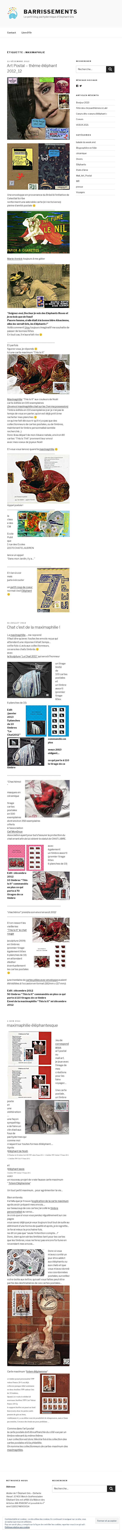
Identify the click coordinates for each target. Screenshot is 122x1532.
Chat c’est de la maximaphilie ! (33, 627)
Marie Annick (14, 258)
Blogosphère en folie (86, 148)
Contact (11, 32)
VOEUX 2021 (82, 125)
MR (77, 181)
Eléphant (26, 590)
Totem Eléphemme (19, 1183)
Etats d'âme (82, 170)
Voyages (80, 192)
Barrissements (50, 11)
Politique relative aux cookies (17, 1527)
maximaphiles (15, 1450)
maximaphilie (46, 449)
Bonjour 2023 (82, 102)
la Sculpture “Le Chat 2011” (22, 656)
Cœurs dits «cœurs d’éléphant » (91, 113)
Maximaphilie (14, 399)
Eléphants (81, 164)
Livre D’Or (27, 32)
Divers (79, 159)
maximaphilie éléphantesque (32, 1025)
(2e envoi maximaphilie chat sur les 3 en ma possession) (37, 406)
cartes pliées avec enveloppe (42, 980)
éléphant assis (16, 1169)
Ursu (27, 327)
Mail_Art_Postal (84, 175)
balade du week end (86, 142)
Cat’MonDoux (15, 831)
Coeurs (79, 119)
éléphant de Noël (18, 1151)
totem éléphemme (36, 1371)
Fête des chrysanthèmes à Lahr (92, 108)
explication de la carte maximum (50, 1201)
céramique (81, 153)
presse (79, 186)
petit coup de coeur (21, 587)
